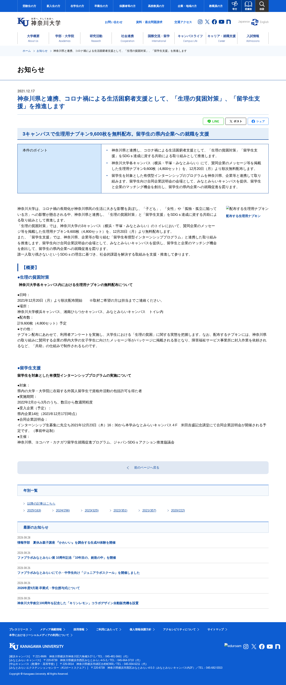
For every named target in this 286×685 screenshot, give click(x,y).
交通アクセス (183, 22)
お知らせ (42, 50)
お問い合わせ (113, 22)
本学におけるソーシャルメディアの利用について (39, 635)
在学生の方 (77, 6)
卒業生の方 (101, 6)
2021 (149, 510)
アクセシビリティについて (179, 629)
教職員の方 (216, 6)
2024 (63, 510)
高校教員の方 (156, 6)
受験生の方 (29, 6)
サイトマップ (215, 629)
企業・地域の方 (187, 6)
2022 (120, 510)
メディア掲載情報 (51, 629)
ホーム (27, 50)
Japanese (244, 21)
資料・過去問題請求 (149, 22)
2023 (92, 510)
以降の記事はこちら (41, 503)
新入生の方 (53, 6)
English (264, 22)
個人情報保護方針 (140, 629)
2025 (34, 510)
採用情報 (78, 629)
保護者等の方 (127, 6)
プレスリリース (18, 629)
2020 (178, 510)
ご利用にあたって (107, 629)
